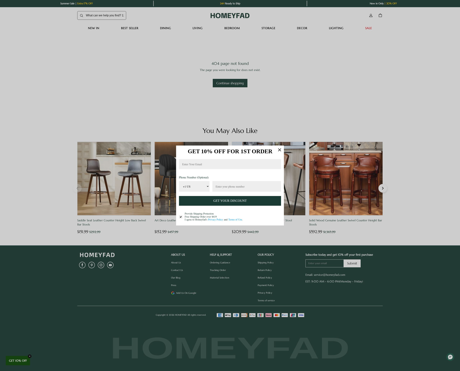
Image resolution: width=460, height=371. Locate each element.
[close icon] (279, 150)
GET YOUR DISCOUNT (230, 200)
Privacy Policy (215, 219)
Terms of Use (235, 219)
